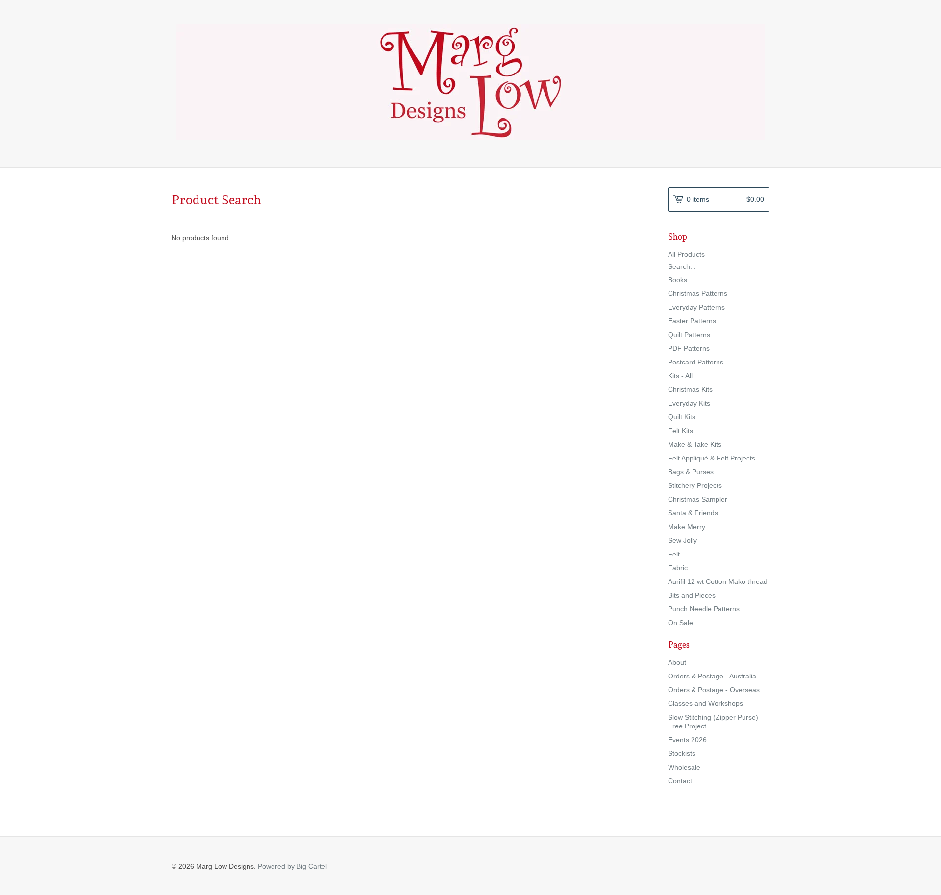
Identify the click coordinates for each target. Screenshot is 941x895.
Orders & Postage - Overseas (714, 690)
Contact (680, 781)
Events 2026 (687, 740)
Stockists (681, 753)
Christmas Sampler (697, 499)
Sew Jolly (682, 540)
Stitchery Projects (695, 485)
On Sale (680, 623)
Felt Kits (680, 431)
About (677, 662)
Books (677, 280)
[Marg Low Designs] (470, 82)
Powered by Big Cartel (292, 866)
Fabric (678, 568)
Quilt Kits (681, 417)
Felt (674, 554)
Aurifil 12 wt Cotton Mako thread (718, 581)
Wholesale (684, 767)
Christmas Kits (690, 389)
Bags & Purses (691, 472)
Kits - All (680, 376)
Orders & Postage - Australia (712, 676)
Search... (682, 266)
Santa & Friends (693, 513)
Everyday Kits (689, 403)
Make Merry (686, 527)
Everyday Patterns (696, 307)
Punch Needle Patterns (704, 609)
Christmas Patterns (697, 293)
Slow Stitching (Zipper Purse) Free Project (713, 721)
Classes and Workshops (705, 703)
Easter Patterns (692, 321)
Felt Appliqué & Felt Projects (711, 458)
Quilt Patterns (689, 335)
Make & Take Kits (694, 444)
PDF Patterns (689, 348)
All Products (686, 254)
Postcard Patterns (695, 362)
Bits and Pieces (692, 595)
